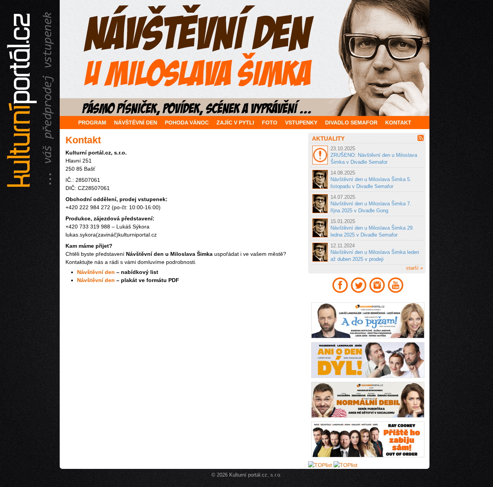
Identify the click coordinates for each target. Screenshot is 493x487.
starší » (414, 268)
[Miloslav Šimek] (246, 58)
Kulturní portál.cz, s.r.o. (255, 475)
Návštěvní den (96, 272)
